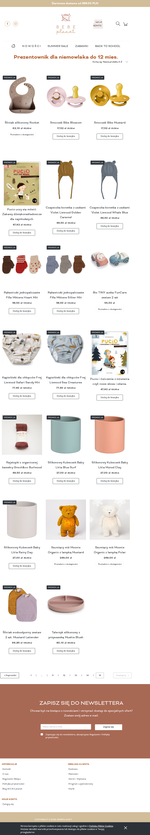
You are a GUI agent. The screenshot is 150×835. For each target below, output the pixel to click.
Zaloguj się (8, 804)
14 (87, 675)
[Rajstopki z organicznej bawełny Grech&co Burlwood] (22, 437)
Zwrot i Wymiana (77, 779)
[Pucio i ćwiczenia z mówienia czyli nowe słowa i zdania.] (110, 353)
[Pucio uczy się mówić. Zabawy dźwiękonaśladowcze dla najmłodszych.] (22, 183)
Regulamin (94, 734)
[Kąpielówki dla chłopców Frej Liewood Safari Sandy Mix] (22, 352)
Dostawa (73, 769)
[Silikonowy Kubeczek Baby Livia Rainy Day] (22, 522)
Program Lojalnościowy (80, 784)
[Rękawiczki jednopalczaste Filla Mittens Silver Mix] (66, 267)
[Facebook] (7, 23)
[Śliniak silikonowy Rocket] (22, 97)
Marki (71, 788)
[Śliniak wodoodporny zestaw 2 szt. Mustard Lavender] (22, 607)
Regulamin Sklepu (11, 779)
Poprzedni (11, 675)
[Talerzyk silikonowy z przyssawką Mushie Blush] (66, 607)
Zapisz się (108, 727)
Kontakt (6, 769)
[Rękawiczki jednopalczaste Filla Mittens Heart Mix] (22, 267)
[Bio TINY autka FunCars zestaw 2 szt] (110, 267)
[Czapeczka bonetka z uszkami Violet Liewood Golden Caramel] (66, 182)
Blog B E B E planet (12, 788)
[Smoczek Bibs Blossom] (66, 97)
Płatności (73, 774)
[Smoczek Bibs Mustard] (110, 97)
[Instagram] (15, 23)
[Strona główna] (66, 24)
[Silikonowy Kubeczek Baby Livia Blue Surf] (66, 437)
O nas (5, 774)
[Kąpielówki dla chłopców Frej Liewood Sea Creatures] (66, 352)
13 (76, 675)
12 (64, 675)
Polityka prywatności (13, 784)
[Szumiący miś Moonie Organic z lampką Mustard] (66, 522)
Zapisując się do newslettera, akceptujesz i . (78, 736)
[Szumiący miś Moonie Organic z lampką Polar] (110, 522)
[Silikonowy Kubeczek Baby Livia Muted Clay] (110, 437)
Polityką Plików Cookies (101, 826)
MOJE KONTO (97, 24)
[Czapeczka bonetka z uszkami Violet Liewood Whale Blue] (110, 182)
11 (53, 675)
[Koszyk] (126, 26)
